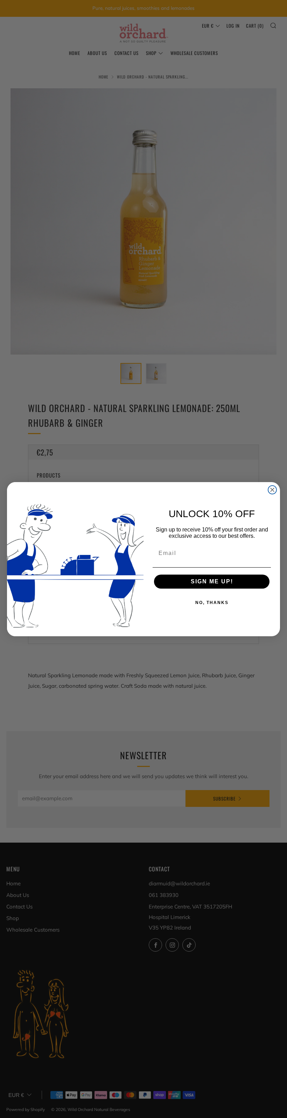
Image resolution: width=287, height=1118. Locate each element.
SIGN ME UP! (212, 581)
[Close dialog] (272, 490)
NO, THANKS (212, 602)
